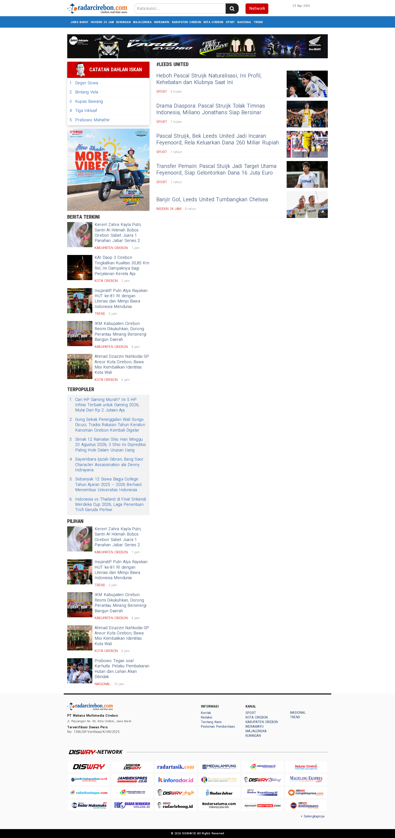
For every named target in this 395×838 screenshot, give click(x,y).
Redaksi (206, 717)
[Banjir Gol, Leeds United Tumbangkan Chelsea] (307, 204)
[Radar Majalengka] (132, 792)
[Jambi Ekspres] (132, 779)
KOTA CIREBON (213, 22)
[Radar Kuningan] (89, 792)
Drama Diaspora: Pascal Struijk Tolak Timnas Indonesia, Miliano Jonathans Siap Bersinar (210, 109)
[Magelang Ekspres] (306, 779)
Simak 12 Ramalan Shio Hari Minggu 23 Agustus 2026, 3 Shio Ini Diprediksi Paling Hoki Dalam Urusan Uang (107, 445)
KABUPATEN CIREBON (186, 22)
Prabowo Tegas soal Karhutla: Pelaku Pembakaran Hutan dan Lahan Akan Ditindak (122, 669)
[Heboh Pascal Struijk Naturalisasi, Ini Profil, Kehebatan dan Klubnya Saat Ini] (307, 84)
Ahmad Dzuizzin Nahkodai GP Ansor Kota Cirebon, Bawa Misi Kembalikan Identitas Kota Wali (122, 364)
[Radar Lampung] (219, 779)
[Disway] (89, 767)
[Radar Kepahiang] (263, 792)
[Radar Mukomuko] (89, 805)
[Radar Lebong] (176, 805)
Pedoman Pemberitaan (218, 726)
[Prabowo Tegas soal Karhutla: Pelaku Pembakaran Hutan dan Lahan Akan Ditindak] (79, 670)
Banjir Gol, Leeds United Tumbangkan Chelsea (212, 200)
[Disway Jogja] (176, 792)
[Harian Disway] (132, 767)
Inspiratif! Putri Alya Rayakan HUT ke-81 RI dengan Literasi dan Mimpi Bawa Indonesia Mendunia (121, 299)
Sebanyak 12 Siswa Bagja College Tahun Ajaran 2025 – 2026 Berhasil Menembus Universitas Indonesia (105, 485)
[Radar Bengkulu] (132, 805)
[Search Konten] (232, 8)
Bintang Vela (83, 92)
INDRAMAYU (162, 22)
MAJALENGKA (142, 22)
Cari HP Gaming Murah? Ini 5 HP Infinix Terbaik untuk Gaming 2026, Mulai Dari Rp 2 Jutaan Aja (104, 405)
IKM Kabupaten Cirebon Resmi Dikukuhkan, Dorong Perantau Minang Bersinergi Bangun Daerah (120, 332)
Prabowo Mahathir (89, 120)
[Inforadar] (176, 779)
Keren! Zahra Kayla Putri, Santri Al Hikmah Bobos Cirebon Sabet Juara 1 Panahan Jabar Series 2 (118, 233)
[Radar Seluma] (219, 805)
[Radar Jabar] (219, 792)
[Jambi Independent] (89, 779)
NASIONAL (244, 22)
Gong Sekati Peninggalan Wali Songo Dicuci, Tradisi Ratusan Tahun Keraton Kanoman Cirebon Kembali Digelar (107, 425)
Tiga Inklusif (83, 110)
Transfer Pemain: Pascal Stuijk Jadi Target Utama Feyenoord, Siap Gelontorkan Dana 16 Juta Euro (216, 169)
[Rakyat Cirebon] (306, 767)
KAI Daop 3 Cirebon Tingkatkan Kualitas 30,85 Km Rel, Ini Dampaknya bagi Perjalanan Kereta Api (122, 266)
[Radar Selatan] (306, 805)
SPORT (230, 22)
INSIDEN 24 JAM (102, 22)
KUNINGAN (123, 22)
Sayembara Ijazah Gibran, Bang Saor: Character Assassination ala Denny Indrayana (106, 465)
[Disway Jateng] (263, 779)
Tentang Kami (211, 722)
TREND (258, 22)
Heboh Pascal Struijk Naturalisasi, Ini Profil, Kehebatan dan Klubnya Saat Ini (209, 79)
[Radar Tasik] (176, 767)
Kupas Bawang (86, 101)
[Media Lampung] (219, 767)
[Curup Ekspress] (306, 792)
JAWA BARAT (79, 22)
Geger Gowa (83, 83)
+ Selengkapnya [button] (312, 816)
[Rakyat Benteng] (263, 805)
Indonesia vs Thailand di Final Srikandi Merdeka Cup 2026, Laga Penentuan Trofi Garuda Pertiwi (107, 505)
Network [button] (257, 8)
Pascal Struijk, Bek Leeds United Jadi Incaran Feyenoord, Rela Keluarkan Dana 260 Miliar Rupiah (217, 139)
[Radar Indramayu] (263, 767)
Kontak (206, 713)
